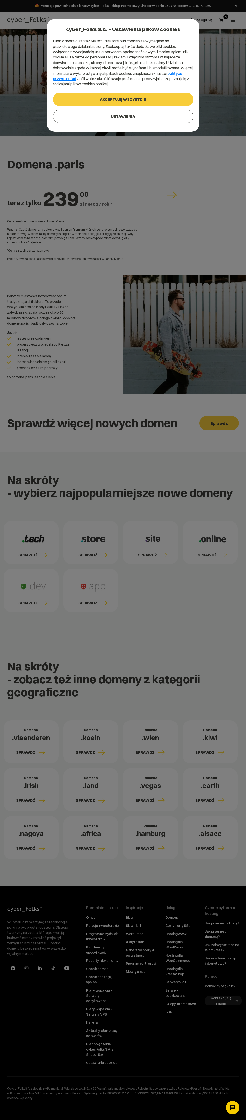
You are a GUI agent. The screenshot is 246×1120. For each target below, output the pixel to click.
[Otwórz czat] (232, 1107)
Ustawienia (123, 116)
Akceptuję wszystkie (123, 99)
